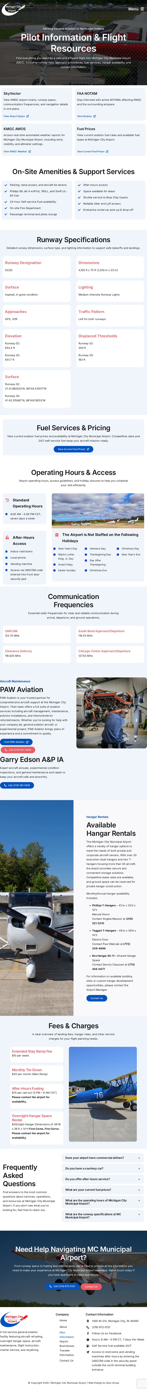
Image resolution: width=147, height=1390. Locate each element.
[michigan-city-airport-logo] (13, 3)
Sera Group (112, 1382)
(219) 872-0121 (101, 1327)
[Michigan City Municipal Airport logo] (14, 1312)
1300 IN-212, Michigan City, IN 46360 (115, 1320)
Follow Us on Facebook (106, 1333)
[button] (103, 1158)
